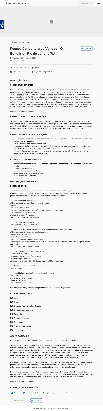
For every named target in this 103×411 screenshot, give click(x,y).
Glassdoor (61, 362)
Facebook (40, 393)
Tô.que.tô (20, 95)
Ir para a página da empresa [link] (16, 3)
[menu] (98, 3)
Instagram (53, 393)
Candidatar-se (87, 3)
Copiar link (87, 48)
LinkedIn (28, 393)
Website (16, 393)
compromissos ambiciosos (64, 355)
